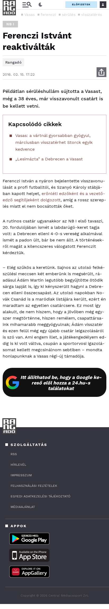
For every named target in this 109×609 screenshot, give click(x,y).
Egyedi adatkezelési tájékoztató (40, 496)
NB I (10, 24)
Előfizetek (81, 4)
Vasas (29, 14)
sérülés (68, 14)
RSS (14, 454)
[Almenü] (27, 4)
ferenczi (48, 14)
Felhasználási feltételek (34, 486)
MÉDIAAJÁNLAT (23, 507)
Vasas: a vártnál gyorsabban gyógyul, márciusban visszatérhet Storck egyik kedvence (54, 142)
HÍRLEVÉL (18, 465)
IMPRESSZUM (21, 475)
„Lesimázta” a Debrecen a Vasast (49, 158)
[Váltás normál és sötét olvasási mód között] (40, 5)
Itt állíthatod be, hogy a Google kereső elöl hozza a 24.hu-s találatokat (61, 382)
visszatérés (91, 14)
